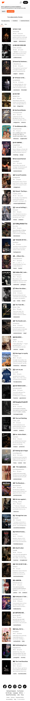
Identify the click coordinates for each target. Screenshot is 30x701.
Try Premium (20, 691)
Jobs (18, 695)
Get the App (9, 693)
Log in (25, 2)
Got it (3, 11)
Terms (8, 697)
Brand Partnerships (11, 695)
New (6, 24)
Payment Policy (20, 697)
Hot (2, 24)
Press (22, 695)
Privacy (13, 697)
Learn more (11, 11)
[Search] (21, 2)
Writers (21, 693)
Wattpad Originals (11, 691)
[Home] (10, 2)
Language (15, 693)
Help (15, 699)
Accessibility (9, 699)
